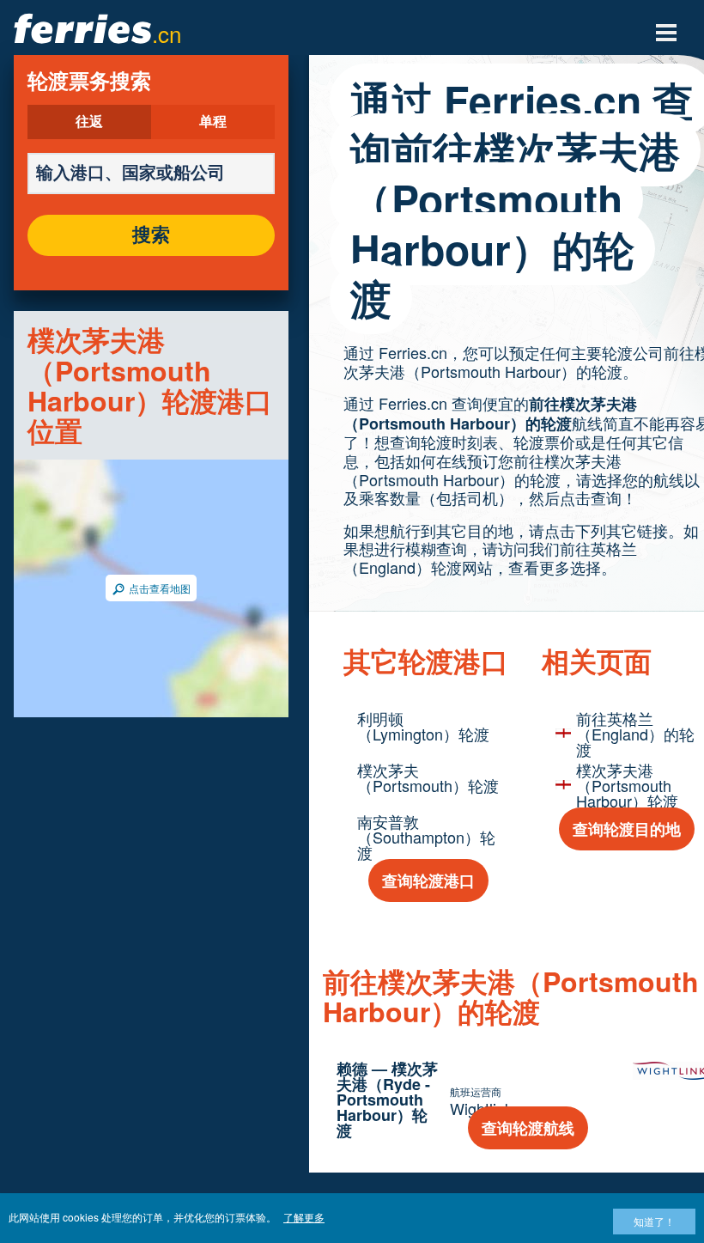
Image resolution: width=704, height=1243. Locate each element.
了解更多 (304, 1216)
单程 (213, 122)
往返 (89, 122)
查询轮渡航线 (528, 1128)
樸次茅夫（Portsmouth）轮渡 (428, 777)
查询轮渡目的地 (627, 829)
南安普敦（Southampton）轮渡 (426, 836)
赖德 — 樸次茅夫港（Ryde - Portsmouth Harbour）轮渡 (387, 1099)
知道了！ (654, 1221)
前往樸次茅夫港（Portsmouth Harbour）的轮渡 (490, 414)
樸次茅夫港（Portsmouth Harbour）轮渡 (627, 785)
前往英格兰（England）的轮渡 (635, 733)
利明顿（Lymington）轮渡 (423, 725)
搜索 (151, 235)
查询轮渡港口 (428, 880)
